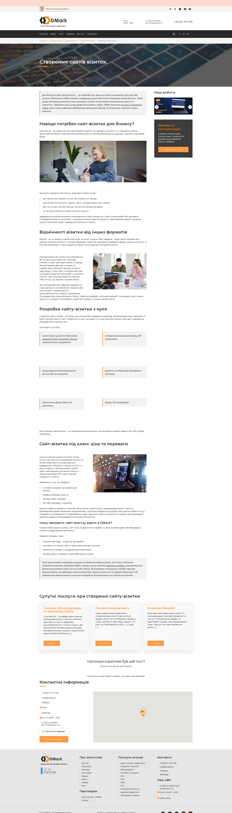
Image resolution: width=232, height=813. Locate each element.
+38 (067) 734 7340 (183, 21)
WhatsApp (164, 774)
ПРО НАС (81, 34)
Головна (42, 41)
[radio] (107, 671)
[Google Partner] (48, 771)
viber (44, 707)
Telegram (163, 770)
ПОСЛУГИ (43, 34)
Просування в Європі (129, 795)
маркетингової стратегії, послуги (59, 339)
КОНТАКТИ (92, 34)
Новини (85, 782)
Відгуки (85, 776)
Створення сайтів (87, 41)
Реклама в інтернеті (129, 772)
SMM (122, 782)
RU (184, 34)
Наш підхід (86, 772)
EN (188, 34)
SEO (122, 776)
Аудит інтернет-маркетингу (132, 763)
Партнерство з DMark (92, 797)
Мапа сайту (165, 798)
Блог (84, 785)
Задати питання (54, 739)
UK (180, 34)
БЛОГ (61, 34)
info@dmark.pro (49, 698)
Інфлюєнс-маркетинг (129, 792)
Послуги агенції (56, 41)
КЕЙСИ (53, 34)
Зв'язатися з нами (174, 149)
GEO (122, 779)
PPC (122, 785)
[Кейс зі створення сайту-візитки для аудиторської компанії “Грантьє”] (173, 106)
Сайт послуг (44, 271)
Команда (86, 769)
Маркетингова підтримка (69, 9)
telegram (46, 702)
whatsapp (46, 713)
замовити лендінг (115, 565)
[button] (143, 712)
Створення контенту (129, 789)
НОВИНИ (70, 34)
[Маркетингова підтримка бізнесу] (51, 759)
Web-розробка (71, 41)
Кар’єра (85, 800)
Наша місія (86, 766)
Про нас (85, 763)
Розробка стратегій (129, 766)
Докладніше (51, 643)
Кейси (84, 779)
